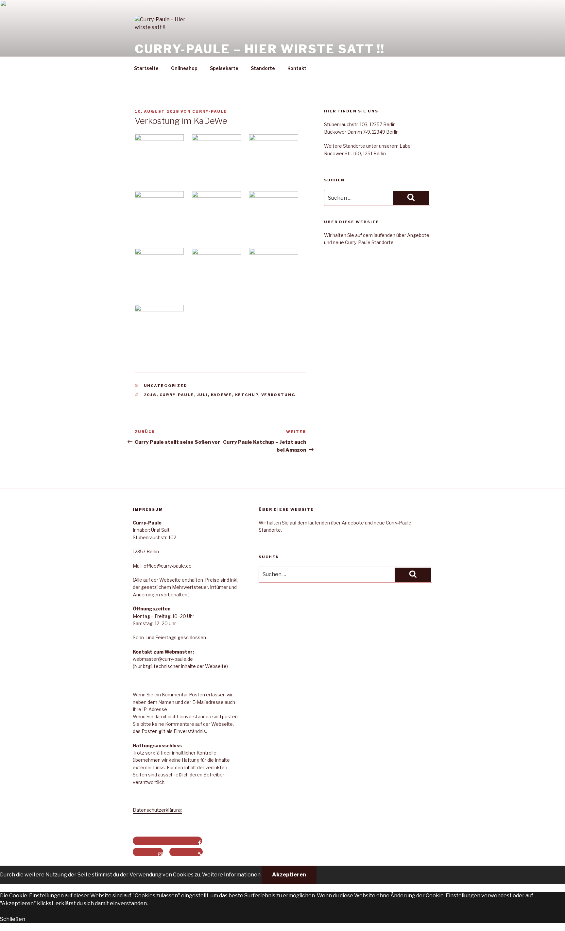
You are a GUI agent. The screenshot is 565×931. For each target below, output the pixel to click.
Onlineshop (184, 68)
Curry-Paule (209, 111)
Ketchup (246, 394)
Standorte (263, 68)
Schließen (12, 919)
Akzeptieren (289, 875)
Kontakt (296, 68)
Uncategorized (166, 385)
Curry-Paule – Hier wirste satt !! (260, 49)
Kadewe (221, 394)
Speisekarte (224, 68)
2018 (150, 394)
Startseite (146, 68)
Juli (202, 394)
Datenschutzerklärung (157, 810)
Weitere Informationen (231, 875)
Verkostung (278, 394)
